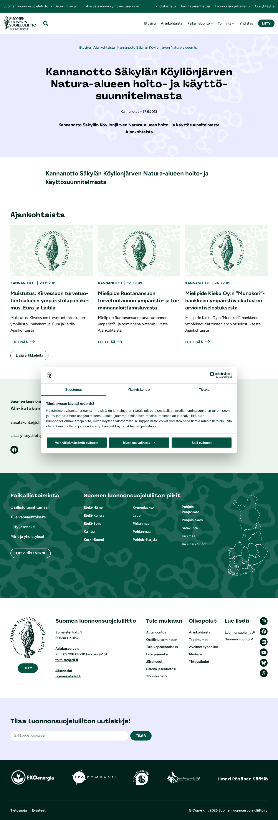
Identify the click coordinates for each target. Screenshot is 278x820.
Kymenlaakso (143, 507)
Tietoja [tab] (204, 389)
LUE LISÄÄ (19, 342)
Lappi (137, 515)
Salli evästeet (202, 443)
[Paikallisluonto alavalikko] (212, 23)
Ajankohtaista (104, 47)
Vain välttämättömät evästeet (76, 443)
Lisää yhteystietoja (27, 435)
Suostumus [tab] (74, 389)
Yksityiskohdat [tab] (139, 389)
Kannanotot (22, 283)
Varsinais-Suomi (194, 544)
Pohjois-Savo (192, 520)
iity (27, 668)
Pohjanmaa (141, 531)
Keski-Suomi (94, 539)
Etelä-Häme (93, 507)
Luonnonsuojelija (238, 632)
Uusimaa (188, 536)
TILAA (141, 736)
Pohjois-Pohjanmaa (190, 509)
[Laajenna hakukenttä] (45, 23)
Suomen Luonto (237, 639)
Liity (266, 23)
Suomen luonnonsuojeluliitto (25, 6)
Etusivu (85, 47)
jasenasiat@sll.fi (68, 676)
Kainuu (89, 531)
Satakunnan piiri (67, 6)
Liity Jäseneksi (30, 553)
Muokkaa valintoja (136, 443)
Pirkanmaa (141, 523)
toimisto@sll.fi (66, 660)
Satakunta (190, 528)
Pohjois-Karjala (145, 539)
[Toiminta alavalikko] (233, 23)
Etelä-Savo (92, 523)
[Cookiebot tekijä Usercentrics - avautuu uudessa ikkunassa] (213, 375)
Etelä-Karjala (94, 515)
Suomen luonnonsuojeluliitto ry (243, 810)
